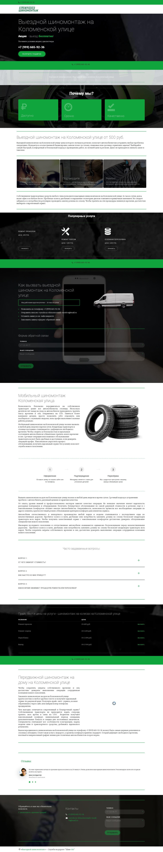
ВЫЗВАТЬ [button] (141, 631)
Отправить (112, 832)
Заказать (25, 248)
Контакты (108, 9)
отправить (26, 366)
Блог (85, 9)
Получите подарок (32, 54)
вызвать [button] (141, 624)
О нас (95, 9)
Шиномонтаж (61, 9)
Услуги (75, 9)
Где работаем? (124, 9)
